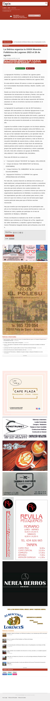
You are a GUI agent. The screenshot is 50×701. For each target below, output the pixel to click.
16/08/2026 (9, 646)
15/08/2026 (9, 653)
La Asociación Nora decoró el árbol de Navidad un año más (18, 349)
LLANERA (4, 7)
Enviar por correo (9, 235)
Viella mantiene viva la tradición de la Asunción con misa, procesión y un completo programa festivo (29, 41)
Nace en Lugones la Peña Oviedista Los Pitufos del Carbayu (20, 639)
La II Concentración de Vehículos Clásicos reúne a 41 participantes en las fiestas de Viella (26, 644)
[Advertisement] (26, 30)
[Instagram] (20, 232)
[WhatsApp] (14, 232)
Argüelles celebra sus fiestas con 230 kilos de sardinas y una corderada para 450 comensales (27, 633)
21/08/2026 (9, 640)
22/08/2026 (9, 634)
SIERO (9, 7)
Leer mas (25, 355)
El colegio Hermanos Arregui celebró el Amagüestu (16, 342)
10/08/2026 (9, 664)
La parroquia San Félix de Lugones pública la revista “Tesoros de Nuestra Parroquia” (23, 347)
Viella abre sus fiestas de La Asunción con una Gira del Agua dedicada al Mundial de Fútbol (26, 656)
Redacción (12, 238)
